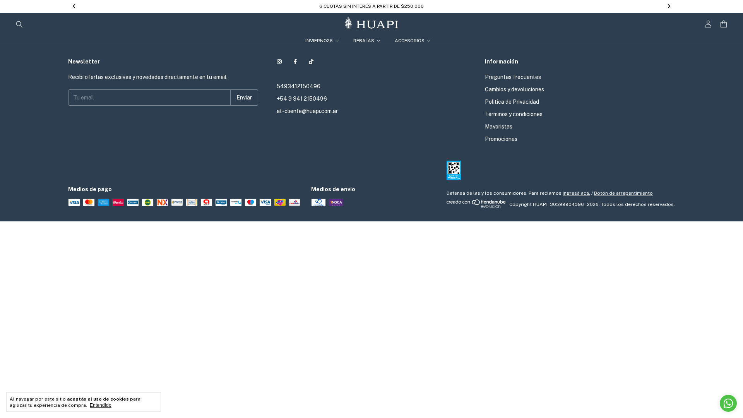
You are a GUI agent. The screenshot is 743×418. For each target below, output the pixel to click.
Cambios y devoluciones (514, 89)
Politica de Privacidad (512, 102)
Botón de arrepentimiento (623, 193)
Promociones (501, 139)
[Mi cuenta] (708, 24)
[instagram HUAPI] (279, 61)
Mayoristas (498, 126)
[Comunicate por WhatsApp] (728, 403)
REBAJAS (363, 40)
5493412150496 (298, 86)
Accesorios (410, 40)
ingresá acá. (576, 193)
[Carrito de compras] (724, 24)
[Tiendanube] (477, 206)
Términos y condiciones (514, 114)
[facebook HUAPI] (295, 61)
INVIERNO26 (319, 40)
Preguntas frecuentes (513, 77)
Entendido (100, 405)
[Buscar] (19, 24)
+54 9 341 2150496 (302, 99)
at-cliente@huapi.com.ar (307, 111)
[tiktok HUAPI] (311, 61)
